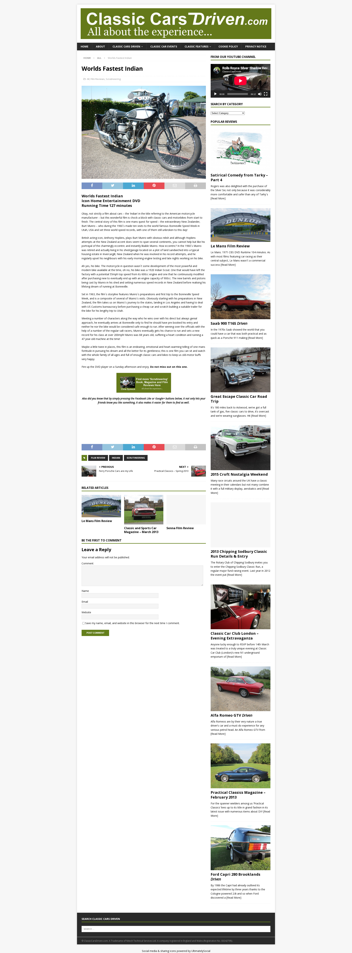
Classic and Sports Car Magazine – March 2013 (141, 530)
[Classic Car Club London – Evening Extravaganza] (240, 607)
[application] (240, 80)
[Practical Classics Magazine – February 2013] (240, 765)
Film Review (98, 457)
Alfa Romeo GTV (231, 715)
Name (85, 591)
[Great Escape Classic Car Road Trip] (240, 369)
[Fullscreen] (265, 94)
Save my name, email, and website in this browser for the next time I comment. (132, 623)
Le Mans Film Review (97, 521)
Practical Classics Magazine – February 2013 (238, 795)
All (88, 79)
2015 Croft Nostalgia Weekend (239, 474)
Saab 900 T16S (229, 323)
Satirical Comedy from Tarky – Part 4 (239, 177)
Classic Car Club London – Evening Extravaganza (234, 636)
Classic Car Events (163, 46)
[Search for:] (176, 928)
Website (86, 612)
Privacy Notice (255, 46)
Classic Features (196, 46)
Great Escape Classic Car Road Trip (239, 399)
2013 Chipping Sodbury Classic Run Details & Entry (239, 554)
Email (85, 601)
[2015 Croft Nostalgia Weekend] (240, 447)
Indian (116, 457)
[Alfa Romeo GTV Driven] (240, 688)
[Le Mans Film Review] (101, 506)
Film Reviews (98, 79)
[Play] (215, 94)
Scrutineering (113, 79)
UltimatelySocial (200, 951)
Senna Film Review (180, 528)
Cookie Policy (228, 46)
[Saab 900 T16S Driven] (240, 296)
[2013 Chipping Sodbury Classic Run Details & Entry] (240, 524)
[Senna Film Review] (186, 509)
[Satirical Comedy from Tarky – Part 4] (240, 150)
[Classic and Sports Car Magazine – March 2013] (144, 509)
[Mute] (260, 94)
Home (84, 46)
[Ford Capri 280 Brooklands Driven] (240, 847)
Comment (88, 563)
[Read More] (218, 198)
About (100, 46)
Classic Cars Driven (126, 46)
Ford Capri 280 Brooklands (235, 877)
